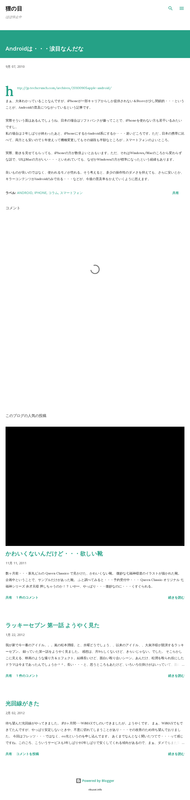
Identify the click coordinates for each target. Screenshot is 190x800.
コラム (53, 192)
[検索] (170, 8)
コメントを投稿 (27, 754)
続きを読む (176, 597)
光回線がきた (23, 703)
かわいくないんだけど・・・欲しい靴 (54, 553)
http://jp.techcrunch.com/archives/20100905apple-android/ (64, 88)
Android (24, 192)
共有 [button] (175, 192)
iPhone (40, 192)
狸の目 (14, 8)
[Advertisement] (95, 365)
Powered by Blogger (97, 780)
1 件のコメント (27, 597)
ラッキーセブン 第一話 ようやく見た (53, 625)
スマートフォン (71, 192)
